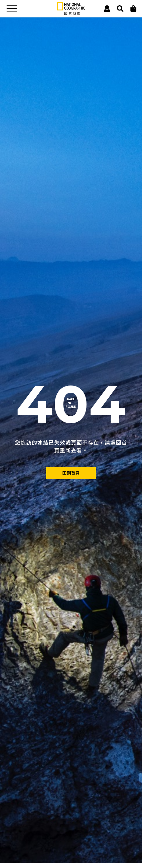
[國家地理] (71, 13)
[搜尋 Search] (120, 9)
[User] (107, 9)
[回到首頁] (71, 473)
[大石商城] (133, 9)
